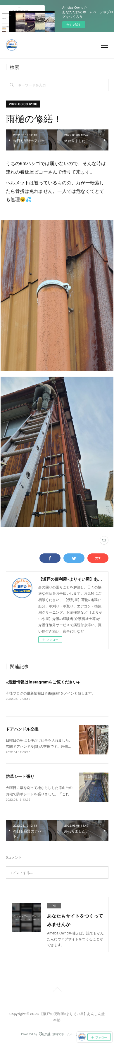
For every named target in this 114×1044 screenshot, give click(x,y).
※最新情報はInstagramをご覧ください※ (43, 682)
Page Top (57, 990)
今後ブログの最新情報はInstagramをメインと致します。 (50, 692)
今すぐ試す (73, 24)
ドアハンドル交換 (22, 729)
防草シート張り (20, 776)
